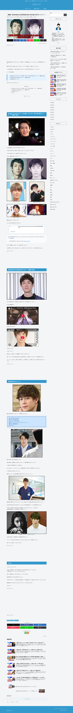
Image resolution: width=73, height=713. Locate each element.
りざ (58, 31)
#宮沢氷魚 (12, 238)
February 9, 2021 (27, 241)
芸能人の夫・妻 (16, 620)
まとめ (13, 92)
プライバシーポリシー (63, 708)
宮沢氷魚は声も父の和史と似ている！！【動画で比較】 (20, 89)
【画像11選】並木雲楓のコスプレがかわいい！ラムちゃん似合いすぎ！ (57, 52)
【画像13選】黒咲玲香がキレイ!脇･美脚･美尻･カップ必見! (58, 67)
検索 (51, 13)
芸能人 (12, 620)
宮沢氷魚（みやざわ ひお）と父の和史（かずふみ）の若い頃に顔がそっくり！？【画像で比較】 (27, 88)
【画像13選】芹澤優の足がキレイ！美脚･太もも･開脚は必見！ (58, 56)
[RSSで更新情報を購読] (28, 633)
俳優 (8, 620)
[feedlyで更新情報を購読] (26, 633)
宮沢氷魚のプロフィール (16, 91)
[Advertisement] (27, 53)
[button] (43, 40)
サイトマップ (57, 708)
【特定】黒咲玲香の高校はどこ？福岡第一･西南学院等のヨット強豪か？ (58, 63)
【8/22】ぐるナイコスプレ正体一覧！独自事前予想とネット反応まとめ (58, 60)
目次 (25, 86)
